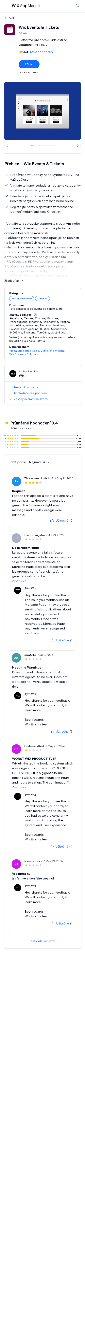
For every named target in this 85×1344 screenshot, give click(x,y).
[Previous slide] (7, 145)
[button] (35, 314)
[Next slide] (78, 145)
